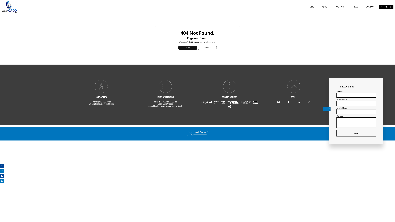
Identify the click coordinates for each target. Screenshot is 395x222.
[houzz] (2, 176)
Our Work (341, 7)
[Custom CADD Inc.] (9, 7)
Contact (370, 7)
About (325, 7)
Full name (339, 92)
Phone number (341, 100)
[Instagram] (2, 166)
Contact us (207, 48)
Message (339, 116)
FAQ (356, 7)
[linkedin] (2, 181)
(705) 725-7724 (386, 7)
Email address (341, 108)
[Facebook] (2, 171)
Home (311, 7)
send (356, 133)
